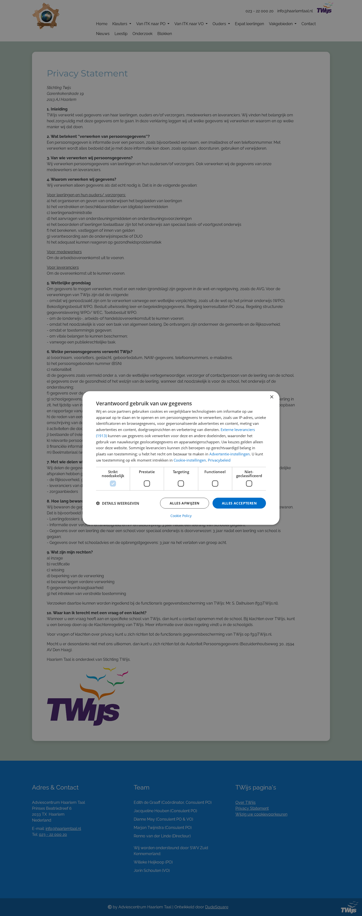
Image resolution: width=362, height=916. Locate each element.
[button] (117, 503)
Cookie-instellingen (190, 459)
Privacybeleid (219, 459)
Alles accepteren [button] (239, 503)
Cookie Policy (181, 516)
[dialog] (181, 458)
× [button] (271, 397)
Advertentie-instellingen (229, 453)
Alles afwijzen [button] (184, 503)
